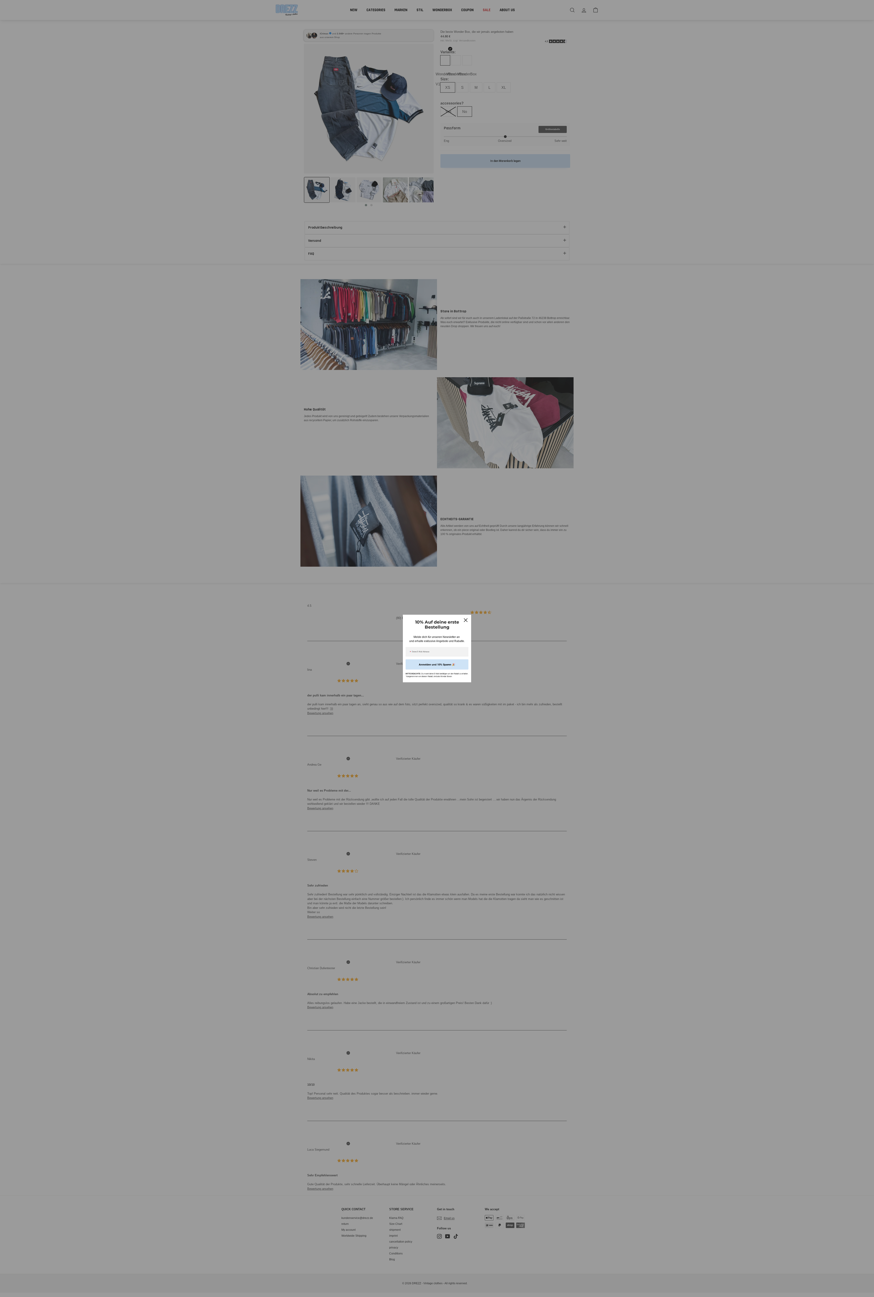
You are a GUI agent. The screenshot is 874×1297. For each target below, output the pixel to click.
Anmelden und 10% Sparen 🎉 (437, 664)
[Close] (465, 620)
